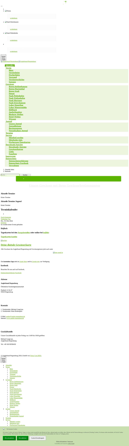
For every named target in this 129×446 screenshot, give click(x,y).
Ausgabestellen (24, 232)
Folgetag (3, 223)
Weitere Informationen (61, 441)
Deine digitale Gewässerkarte (16, 245)
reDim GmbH (71, 443)
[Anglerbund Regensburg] (18, 61)
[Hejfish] (64, 240)
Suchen (25, 175)
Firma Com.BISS (35, 356)
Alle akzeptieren (9, 438)
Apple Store (23, 261)
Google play (36, 261)
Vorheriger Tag (5, 219)
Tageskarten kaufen (9, 237)
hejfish (46, 232)
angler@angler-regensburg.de (15, 316)
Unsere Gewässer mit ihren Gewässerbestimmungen (64, 185)
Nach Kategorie (6, 217)
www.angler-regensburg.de (15, 318)
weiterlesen (13, 18)
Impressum (70, 441)
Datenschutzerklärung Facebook (11, 273)
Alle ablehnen (23, 438)
